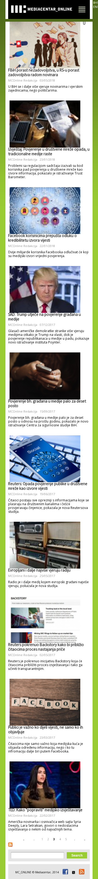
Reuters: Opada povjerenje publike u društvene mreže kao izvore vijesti (47, 486)
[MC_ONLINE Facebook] (64, 872)
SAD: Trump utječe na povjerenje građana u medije (44, 317)
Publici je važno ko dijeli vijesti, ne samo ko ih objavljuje (45, 730)
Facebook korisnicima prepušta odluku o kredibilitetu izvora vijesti (42, 238)
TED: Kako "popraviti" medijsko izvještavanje (45, 810)
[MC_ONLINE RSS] (81, 872)
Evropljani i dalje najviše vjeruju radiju (39, 571)
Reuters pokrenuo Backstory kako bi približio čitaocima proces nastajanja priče (46, 647)
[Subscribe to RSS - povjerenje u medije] (10, 845)
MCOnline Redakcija (22, 80)
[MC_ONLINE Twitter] (73, 872)
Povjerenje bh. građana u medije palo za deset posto (47, 404)
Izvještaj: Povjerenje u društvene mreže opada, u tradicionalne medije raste (49, 152)
